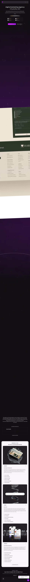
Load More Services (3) (15, 564)
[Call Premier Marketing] (25, 2)
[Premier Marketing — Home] (2, 2)
